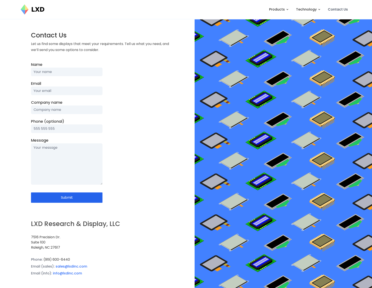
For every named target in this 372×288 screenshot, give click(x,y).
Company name (46, 102)
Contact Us (338, 9)
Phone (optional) (47, 121)
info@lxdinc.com (67, 273)
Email (36, 83)
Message (39, 140)
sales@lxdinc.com (71, 266)
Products (277, 9)
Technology (306, 9)
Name (36, 64)
